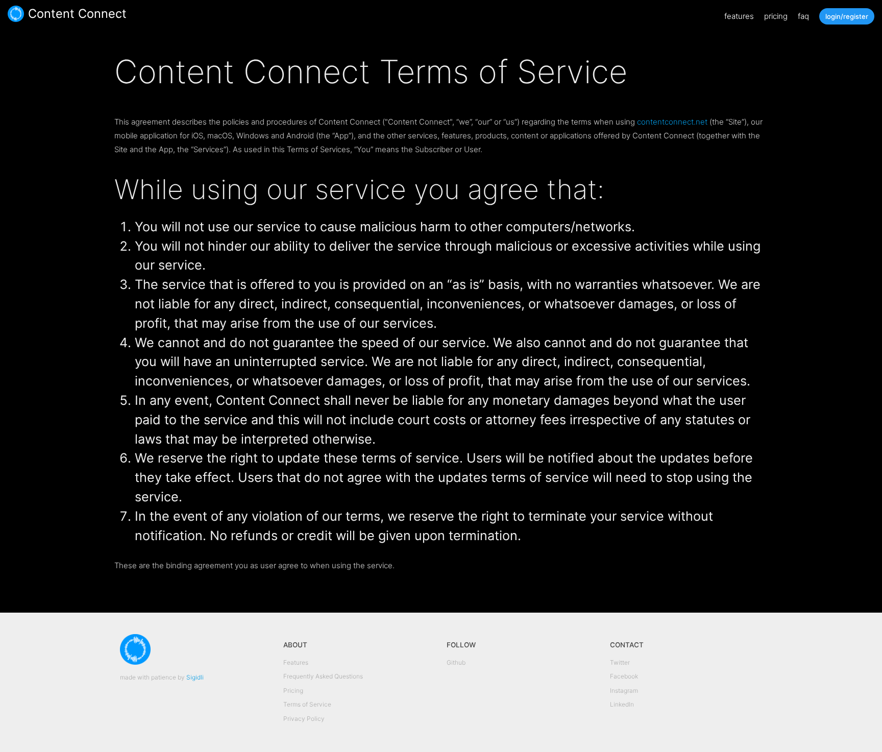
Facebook (624, 676)
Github (456, 662)
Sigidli (195, 677)
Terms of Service (307, 704)
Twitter (620, 662)
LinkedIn (622, 704)
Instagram (624, 690)
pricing (776, 16)
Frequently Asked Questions (323, 676)
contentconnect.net (672, 122)
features (739, 16)
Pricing (293, 690)
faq (803, 16)
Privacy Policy (304, 718)
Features (295, 662)
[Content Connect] (16, 16)
